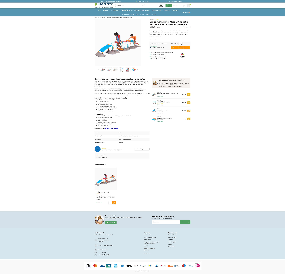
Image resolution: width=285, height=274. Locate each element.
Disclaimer (146, 250)
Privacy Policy (147, 253)
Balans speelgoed (156, 10)
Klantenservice (111, 222)
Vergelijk (170, 244)
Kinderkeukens (126, 14)
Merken (142, 14)
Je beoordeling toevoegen (142, 149)
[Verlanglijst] (183, 5)
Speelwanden (115, 10)
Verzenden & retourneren (150, 237)
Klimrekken (175, 10)
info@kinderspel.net (102, 249)
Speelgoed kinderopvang (141, 10)
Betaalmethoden (147, 239)
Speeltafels (106, 10)
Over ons (153, 14)
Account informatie (172, 235)
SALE (132, 14)
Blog (137, 14)
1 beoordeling (164, 20)
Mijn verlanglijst (171, 242)
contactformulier (174, 83)
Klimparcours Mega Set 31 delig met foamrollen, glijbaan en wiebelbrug (116, 17)
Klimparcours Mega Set (102, 192)
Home (99, 10)
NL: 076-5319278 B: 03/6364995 (105, 245)
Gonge (151, 19)
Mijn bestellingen (172, 237)
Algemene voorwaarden (149, 248)
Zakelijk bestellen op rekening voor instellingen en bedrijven (152, 242)
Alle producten (171, 246)
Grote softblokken (126, 10)
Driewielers (167, 10)
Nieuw (147, 14)
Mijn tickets (170, 239)
